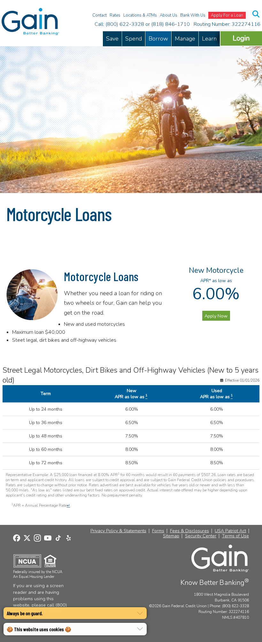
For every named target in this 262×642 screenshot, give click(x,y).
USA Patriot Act (230, 531)
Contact (99, 15)
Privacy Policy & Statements (118, 531)
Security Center (200, 536)
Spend (133, 38)
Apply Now (215, 316)
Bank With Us (192, 15)
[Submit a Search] (256, 14)
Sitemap (171, 536)
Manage (185, 38)
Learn (209, 38)
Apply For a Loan (227, 15)
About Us (168, 15)
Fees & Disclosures (189, 531)
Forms (158, 531)
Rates (115, 15)
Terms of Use (235, 536)
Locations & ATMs (140, 15)
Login (241, 38)
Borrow (158, 38)
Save (112, 38)
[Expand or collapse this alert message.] (140, 613)
